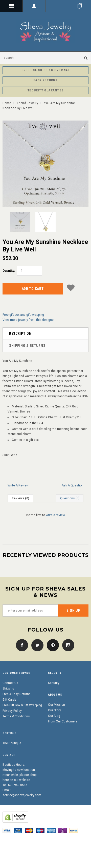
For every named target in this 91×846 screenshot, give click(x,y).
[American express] (51, 830)
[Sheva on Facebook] (22, 645)
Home (7, 103)
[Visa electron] (18, 830)
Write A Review (18, 485)
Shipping (8, 688)
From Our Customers (62, 721)
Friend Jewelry (27, 103)
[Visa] (7, 830)
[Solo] (62, 830)
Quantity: (9, 270)
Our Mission (56, 704)
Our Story (54, 710)
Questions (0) (69, 498)
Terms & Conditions (16, 716)
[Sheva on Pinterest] (51, 645)
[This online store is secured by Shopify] (15, 817)
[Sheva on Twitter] (36, 645)
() (79, 6)
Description (20, 333)
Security (53, 683)
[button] (71, 288)
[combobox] (45, 58)
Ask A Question (72, 485)
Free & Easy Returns (17, 694)
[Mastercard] (29, 830)
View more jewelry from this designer (29, 320)
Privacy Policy (12, 711)
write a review (55, 515)
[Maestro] (40, 830)
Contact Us (10, 683)
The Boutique (12, 743)
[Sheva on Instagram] (67, 645)
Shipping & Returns (27, 346)
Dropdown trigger (34, 6)
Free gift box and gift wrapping (23, 315)
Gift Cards (9, 699)
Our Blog (54, 716)
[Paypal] (73, 830)
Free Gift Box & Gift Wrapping (22, 705)
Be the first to (45, 515)
